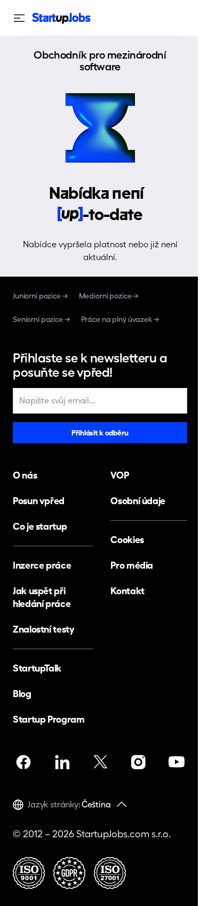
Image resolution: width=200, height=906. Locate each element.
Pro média (131, 565)
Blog (22, 693)
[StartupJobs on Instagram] (138, 762)
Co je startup (40, 526)
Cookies (126, 539)
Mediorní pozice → (109, 296)
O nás (25, 475)
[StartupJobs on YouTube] (176, 762)
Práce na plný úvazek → (120, 319)
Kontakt (127, 590)
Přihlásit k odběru (99, 432)
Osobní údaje (137, 500)
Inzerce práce (42, 565)
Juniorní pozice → (40, 296)
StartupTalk (37, 668)
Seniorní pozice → (41, 319)
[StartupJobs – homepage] (61, 18)
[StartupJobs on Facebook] (23, 762)
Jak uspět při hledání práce (41, 597)
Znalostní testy (44, 629)
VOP (119, 475)
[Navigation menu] (22, 18)
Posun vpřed (39, 500)
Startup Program (49, 719)
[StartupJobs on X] (100, 762)
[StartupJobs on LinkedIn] (62, 762)
